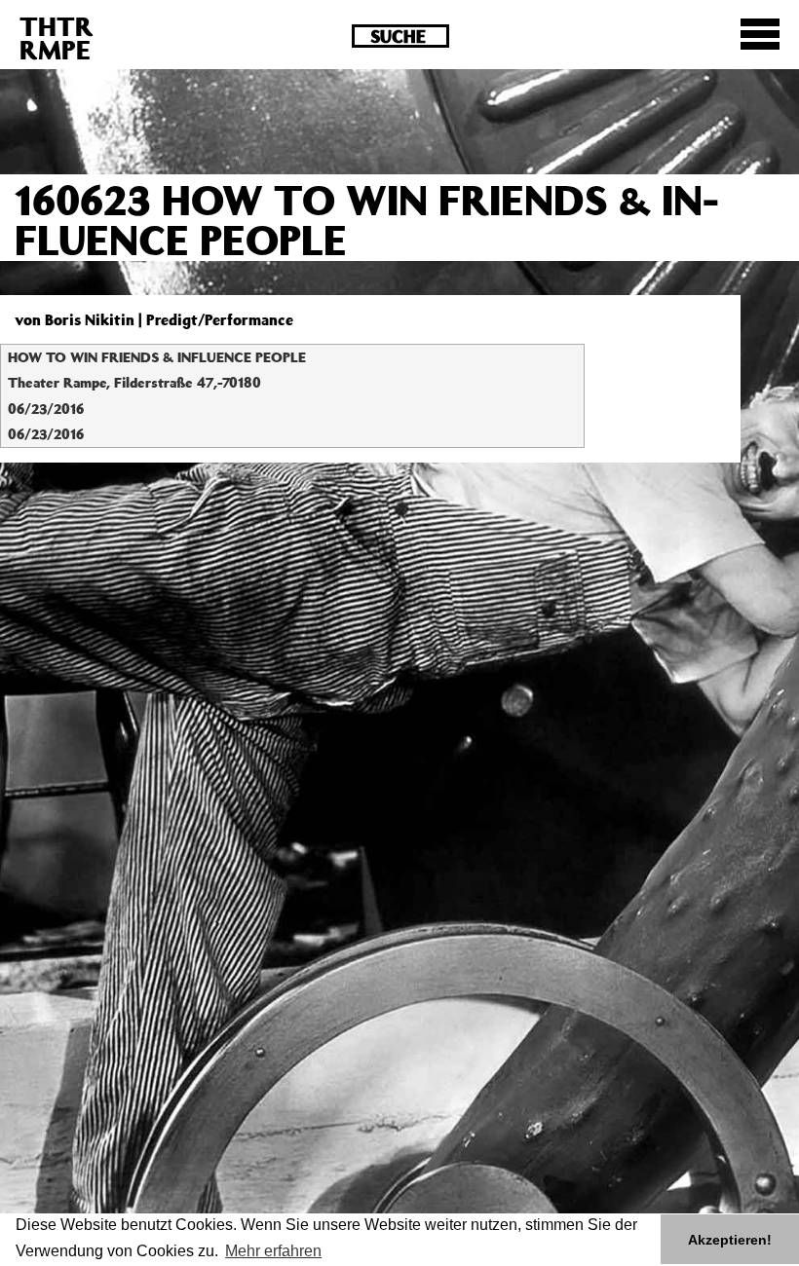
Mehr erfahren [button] (273, 1251)
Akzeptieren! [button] (730, 1239)
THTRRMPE (56, 37)
